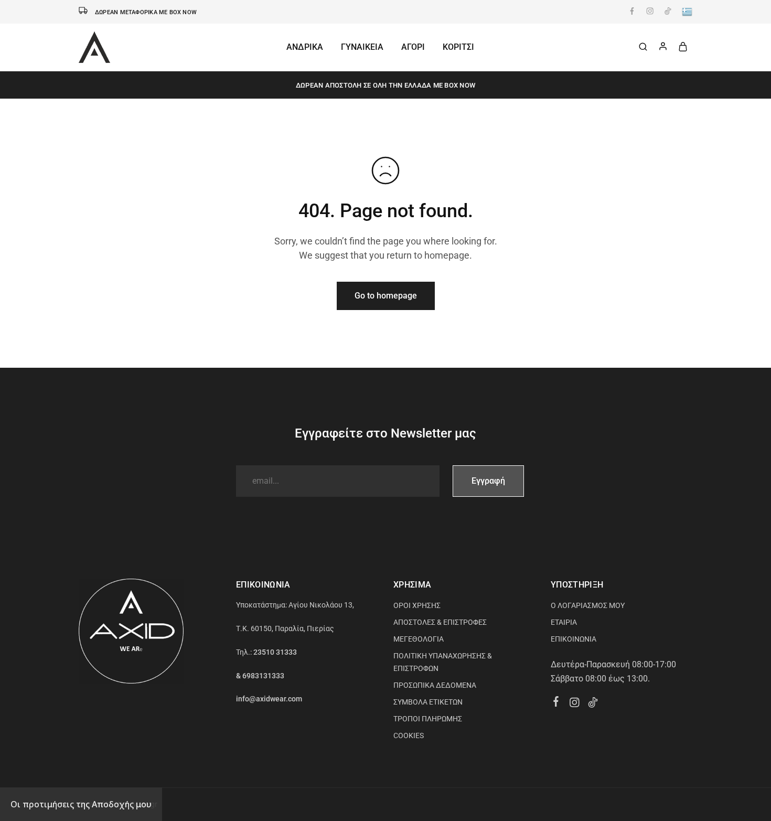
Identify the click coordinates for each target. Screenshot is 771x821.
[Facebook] (556, 703)
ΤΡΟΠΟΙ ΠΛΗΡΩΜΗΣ (427, 719)
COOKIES (408, 735)
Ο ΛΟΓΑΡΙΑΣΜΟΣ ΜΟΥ (588, 605)
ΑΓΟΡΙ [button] (413, 47)
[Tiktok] (593, 704)
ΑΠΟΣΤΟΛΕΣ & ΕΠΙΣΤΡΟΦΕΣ (440, 622)
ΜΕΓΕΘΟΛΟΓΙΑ (418, 639)
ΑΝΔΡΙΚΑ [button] (304, 47)
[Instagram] (574, 704)
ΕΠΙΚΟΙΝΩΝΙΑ (573, 639)
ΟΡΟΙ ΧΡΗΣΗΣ (417, 605)
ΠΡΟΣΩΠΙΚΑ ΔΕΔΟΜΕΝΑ (434, 685)
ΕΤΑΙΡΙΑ (564, 622)
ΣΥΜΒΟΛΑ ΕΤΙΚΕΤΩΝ (428, 702)
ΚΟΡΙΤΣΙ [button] (458, 47)
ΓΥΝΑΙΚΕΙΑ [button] (362, 47)
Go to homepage (386, 296)
